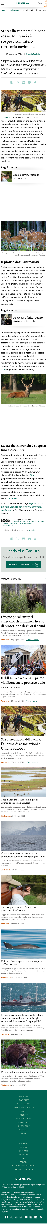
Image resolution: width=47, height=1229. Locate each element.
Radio (23, 1111)
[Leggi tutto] (44, 578)
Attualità (23, 1096)
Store (13, 3)
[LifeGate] (23, 3)
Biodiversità (6, 816)
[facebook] (6, 1217)
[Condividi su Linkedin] (23, 82)
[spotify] (21, 1217)
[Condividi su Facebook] (11, 82)
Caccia (32, 530)
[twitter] (11, 1217)
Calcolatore (24, 1126)
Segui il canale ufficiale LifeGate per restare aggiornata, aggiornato (22, 507)
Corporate (23, 1122)
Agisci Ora (23, 1130)
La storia (23, 1155)
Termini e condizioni (23, 1169)
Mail (23, 1158)
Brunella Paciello (33, 54)
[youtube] (26, 1217)
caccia (7, 117)
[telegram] (40, 1217)
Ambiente (5, 640)
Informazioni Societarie (23, 1166)
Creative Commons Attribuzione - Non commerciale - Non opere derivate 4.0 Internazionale (22, 523)
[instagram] (31, 1217)
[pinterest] (16, 1217)
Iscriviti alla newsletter (21, 564)
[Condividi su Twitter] (17, 82)
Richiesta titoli (23, 1119)
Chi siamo (23, 1151)
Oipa (32, 475)
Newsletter (23, 1100)
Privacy (23, 1162)
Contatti (23, 1147)
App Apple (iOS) (23, 1104)
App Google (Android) (23, 1107)
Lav (3, 369)
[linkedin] (35, 1217)
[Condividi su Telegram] (35, 82)
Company (23, 1143)
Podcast (23, 1115)
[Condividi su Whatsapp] (29, 82)
